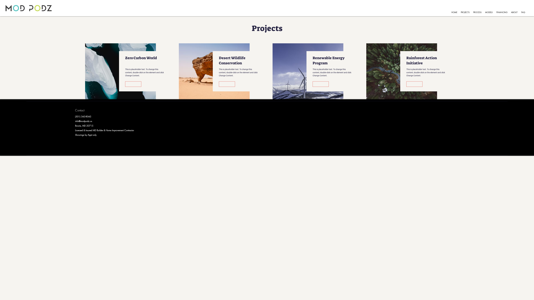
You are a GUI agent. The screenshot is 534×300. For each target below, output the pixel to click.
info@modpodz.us (83, 121)
